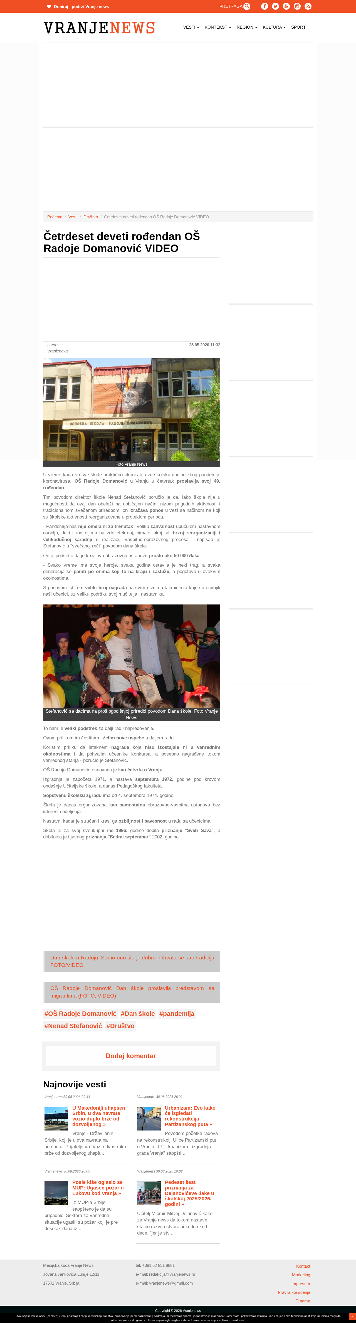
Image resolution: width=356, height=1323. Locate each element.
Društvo (90, 216)
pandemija (178, 1013)
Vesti (189, 27)
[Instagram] (297, 6)
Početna (54, 216)
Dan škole (140, 1013)
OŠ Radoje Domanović (82, 1013)
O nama (302, 1301)
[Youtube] (286, 6)
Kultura (273, 27)
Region (245, 27)
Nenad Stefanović (75, 1026)
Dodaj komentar (131, 1056)
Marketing (301, 1274)
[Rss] (308, 6)
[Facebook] (264, 6)
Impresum (300, 1283)
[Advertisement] (178, 85)
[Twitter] (275, 6)
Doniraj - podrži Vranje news (81, 6)
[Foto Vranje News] (131, 409)
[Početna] (101, 28)
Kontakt (303, 1266)
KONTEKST (216, 27)
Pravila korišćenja (294, 1292)
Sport (298, 27)
